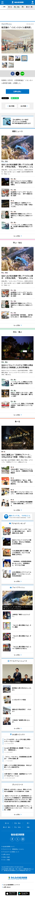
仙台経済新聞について (8, 846)
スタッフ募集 (6, 859)
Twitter (17, 839)
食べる (10, 7)
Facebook (12, 839)
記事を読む (17, 91)
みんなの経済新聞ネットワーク (17, 878)
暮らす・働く (29, 7)
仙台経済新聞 (17, 2)
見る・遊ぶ (17, 7)
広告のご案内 (6, 857)
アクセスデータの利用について (11, 852)
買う (23, 7)
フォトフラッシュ (6, 24)
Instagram (23, 839)
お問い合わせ (6, 854)
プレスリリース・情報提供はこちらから (13, 849)
